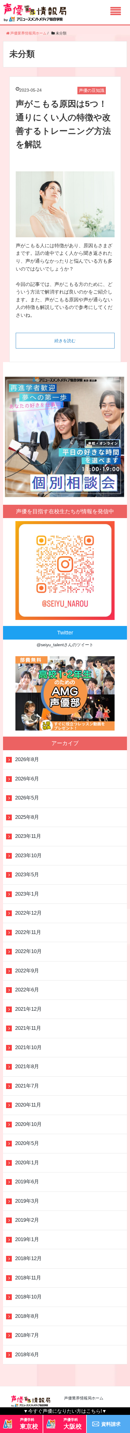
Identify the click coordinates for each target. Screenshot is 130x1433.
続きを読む (65, 340)
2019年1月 (27, 1239)
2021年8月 (27, 1066)
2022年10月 (28, 951)
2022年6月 (27, 990)
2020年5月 (27, 1143)
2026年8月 (27, 759)
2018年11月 (28, 1278)
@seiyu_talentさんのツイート (65, 644)
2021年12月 (28, 1009)
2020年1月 (27, 1163)
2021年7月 (27, 1086)
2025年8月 (27, 817)
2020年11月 (28, 1105)
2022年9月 (27, 971)
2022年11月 (28, 932)
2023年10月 (28, 855)
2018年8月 (27, 1316)
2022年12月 (28, 913)
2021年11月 (28, 1028)
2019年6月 (27, 1182)
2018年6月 (27, 1354)
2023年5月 (27, 874)
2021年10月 (28, 1047)
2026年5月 (27, 798)
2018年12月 (28, 1258)
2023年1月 (27, 894)
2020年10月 (28, 1124)
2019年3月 (27, 1201)
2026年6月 (27, 779)
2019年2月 (27, 1220)
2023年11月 (28, 836)
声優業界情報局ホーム (83, 1398)
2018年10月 (28, 1297)
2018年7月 (27, 1335)
